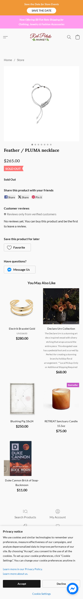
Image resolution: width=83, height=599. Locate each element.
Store (20, 60)
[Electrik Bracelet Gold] (22, 306)
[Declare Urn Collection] (61, 306)
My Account (58, 517)
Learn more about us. (15, 573)
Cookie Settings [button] (41, 593)
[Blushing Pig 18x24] (22, 399)
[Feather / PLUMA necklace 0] (41, 103)
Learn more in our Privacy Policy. (22, 569)
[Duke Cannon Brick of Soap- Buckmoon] (22, 458)
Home (8, 60)
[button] (41, 10)
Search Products (25, 517)
